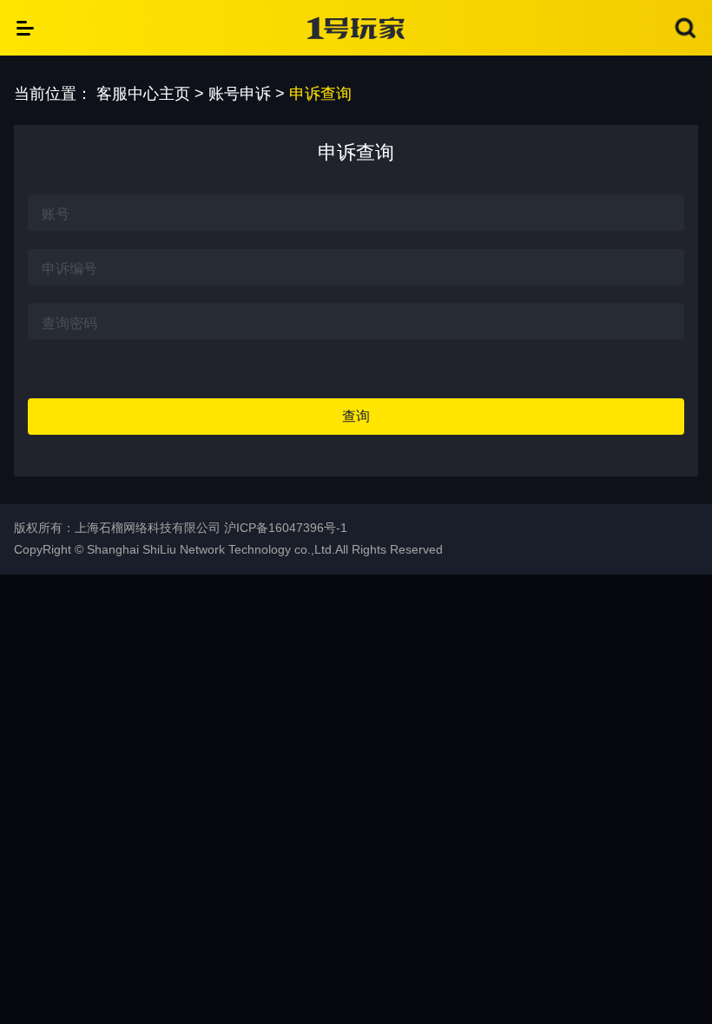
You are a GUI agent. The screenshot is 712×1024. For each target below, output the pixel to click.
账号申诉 (239, 93)
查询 (356, 416)
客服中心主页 (143, 93)
